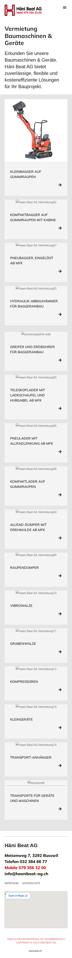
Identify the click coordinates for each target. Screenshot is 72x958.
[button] (64, 7)
